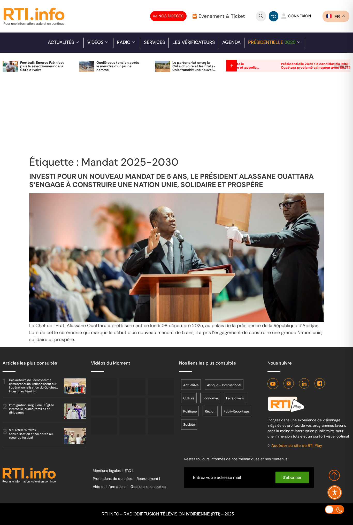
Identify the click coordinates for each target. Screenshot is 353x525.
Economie (210, 398)
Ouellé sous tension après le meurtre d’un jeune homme (117, 66)
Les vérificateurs (193, 42)
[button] (337, 65)
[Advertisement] (176, 117)
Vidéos (95, 42)
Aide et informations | (110, 486)
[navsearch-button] (261, 16)
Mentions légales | (107, 470)
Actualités (61, 42)
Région (210, 411)
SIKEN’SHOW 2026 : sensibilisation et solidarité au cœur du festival (31, 434)
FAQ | (129, 470)
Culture (188, 398)
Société (189, 424)
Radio (124, 42)
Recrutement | (148, 478)
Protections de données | (113, 478)
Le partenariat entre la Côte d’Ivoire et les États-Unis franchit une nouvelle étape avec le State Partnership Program (193, 69)
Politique (190, 411)
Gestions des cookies (148, 486)
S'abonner (292, 477)
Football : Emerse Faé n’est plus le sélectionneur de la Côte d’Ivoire (42, 66)
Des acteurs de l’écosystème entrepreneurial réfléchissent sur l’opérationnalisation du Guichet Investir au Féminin (32, 385)
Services (154, 42)
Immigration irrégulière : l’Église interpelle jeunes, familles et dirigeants (31, 409)
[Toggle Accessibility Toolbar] (334, 492)
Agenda (231, 42)
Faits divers (235, 398)
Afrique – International (224, 385)
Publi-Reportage (236, 411)
